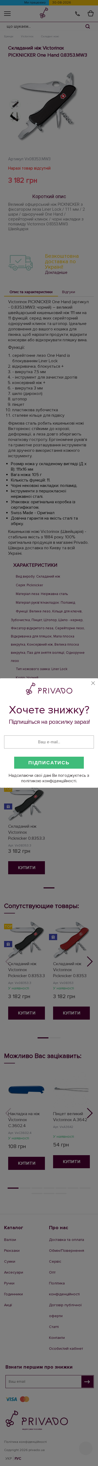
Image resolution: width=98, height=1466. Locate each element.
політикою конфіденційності (48, 781)
